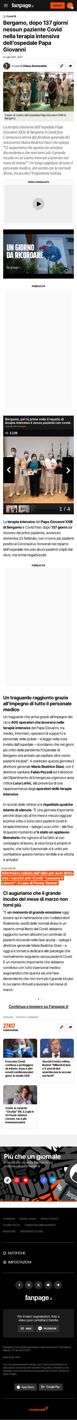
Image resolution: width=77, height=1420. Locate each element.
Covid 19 (11, 16)
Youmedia (9, 1218)
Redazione (9, 1231)
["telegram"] (52, 1180)
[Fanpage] (38, 1298)
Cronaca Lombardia (27, 1017)
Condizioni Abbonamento (40, 1225)
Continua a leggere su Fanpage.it (38, 1006)
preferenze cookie (31, 1231)
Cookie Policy (11, 1225)
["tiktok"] (7, 1180)
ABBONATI (57, 5)
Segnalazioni (28, 1218)
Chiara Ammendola (35, 66)
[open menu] (4, 5)
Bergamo (8, 1017)
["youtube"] (25, 1180)
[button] (70, 65)
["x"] (34, 1180)
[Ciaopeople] (38, 1409)
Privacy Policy (49, 1218)
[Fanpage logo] (23, 5)
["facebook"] (43, 1180)
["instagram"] (16, 1180)
